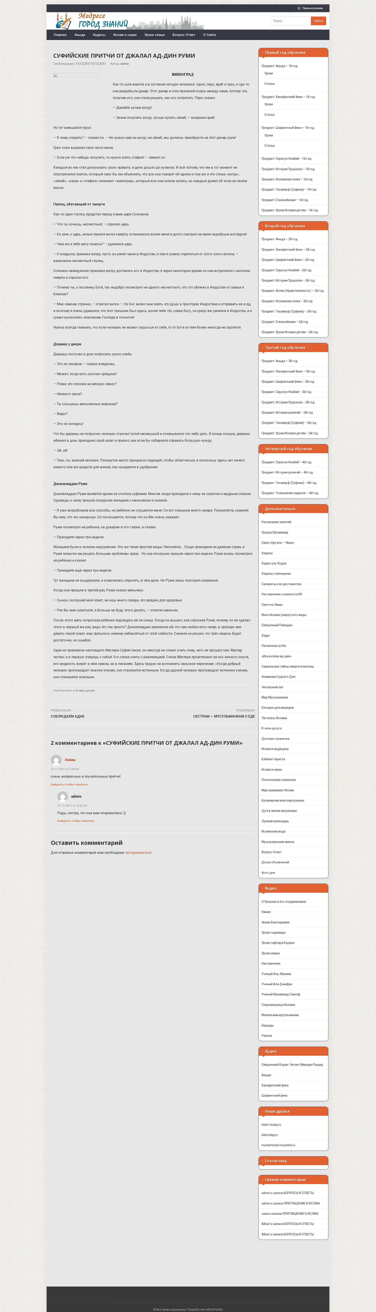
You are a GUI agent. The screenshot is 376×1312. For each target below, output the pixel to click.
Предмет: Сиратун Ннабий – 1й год (286, 158)
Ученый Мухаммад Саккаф (281, 994)
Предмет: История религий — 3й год (287, 412)
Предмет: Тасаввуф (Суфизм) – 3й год (289, 422)
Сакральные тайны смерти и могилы (288, 666)
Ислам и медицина (275, 749)
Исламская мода (273, 831)
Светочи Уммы (272, 604)
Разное (267, 1035)
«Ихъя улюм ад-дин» (276, 656)
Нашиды (268, 1025)
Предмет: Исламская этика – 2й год (287, 301)
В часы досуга (85, 690)
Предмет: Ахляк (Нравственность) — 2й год (293, 290)
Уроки (268, 73)
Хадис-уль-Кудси (274, 563)
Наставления (271, 963)
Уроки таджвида (273, 932)
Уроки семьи (154, 35)
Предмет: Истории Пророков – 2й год (288, 280)
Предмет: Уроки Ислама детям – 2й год (290, 332)
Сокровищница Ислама (278, 1005)
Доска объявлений (275, 862)
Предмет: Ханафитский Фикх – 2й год (288, 249)
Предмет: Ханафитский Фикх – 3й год (288, 371)
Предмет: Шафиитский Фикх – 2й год (288, 260)
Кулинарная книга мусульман (283, 800)
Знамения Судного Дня (278, 676)
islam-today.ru (271, 1124)
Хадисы (99, 35)
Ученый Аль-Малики (276, 974)
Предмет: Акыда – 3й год (280, 361)
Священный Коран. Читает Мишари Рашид (292, 1064)
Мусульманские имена (278, 842)
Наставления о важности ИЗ (282, 594)
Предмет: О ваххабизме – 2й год (285, 322)
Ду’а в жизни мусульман (279, 810)
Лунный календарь (275, 821)
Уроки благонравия (275, 922)
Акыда (79, 35)
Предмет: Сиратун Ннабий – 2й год (286, 270)
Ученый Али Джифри (277, 984)
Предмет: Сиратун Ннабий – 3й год (286, 392)
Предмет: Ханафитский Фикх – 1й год (288, 97)
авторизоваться (138, 853)
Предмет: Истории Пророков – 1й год (288, 169)
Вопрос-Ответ (184, 35)
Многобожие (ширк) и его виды (284, 615)
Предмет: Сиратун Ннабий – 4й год (286, 462)
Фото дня (268, 872)
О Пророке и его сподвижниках (284, 901)
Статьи (269, 84)
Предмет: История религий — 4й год (287, 472)
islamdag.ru (270, 1135)
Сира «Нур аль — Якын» (278, 542)
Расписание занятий (276, 522)
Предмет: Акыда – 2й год (280, 239)
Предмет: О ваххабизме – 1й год (285, 200)
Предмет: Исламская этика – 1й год (287, 179)
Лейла (70, 760)
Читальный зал (272, 687)
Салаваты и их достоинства (281, 584)
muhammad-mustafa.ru (278, 1145)
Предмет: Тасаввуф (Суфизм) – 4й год (289, 483)
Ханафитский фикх (275, 1085)
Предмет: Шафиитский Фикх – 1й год (288, 127)
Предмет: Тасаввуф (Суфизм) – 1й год (289, 189)
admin (124, 64)
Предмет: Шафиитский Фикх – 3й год (288, 381)
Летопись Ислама (274, 718)
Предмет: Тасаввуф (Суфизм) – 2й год (289, 311)
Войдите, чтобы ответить (69, 784)
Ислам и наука (125, 35)
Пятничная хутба (274, 646)
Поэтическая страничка (279, 780)
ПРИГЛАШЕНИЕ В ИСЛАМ (302, 1203)
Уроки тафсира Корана (278, 943)
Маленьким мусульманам (280, 1015)
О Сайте (209, 35)
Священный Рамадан (277, 625)
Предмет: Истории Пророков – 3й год (288, 402)
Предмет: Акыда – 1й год (280, 66)
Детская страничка (275, 738)
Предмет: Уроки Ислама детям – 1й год (290, 210)
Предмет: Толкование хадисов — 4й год (290, 493)
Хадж (266, 635)
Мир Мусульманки (275, 697)
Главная (60, 35)
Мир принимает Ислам (278, 790)
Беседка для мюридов (278, 707)
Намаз (266, 912)
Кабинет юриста (273, 759)
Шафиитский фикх (275, 1095)
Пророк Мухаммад (275, 532)
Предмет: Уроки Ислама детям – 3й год (290, 433)
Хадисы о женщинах (276, 573)
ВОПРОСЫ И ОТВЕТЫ (299, 1193)
